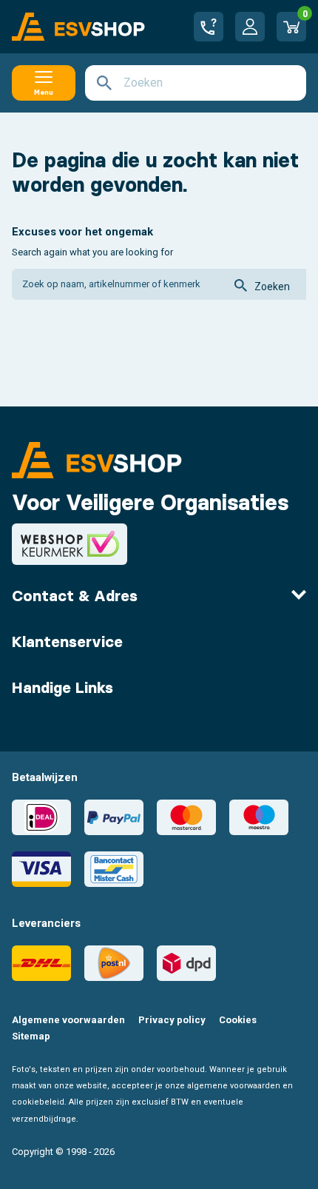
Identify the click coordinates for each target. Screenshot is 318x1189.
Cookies (238, 1019)
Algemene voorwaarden (68, 1019)
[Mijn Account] (250, 26)
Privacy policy (172, 1019)
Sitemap (31, 1036)
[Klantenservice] (208, 26)
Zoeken (272, 286)
